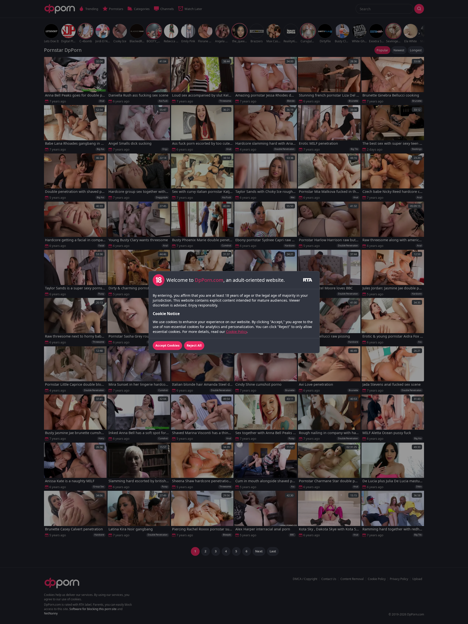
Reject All (194, 345)
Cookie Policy (236, 331)
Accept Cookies (167, 345)
